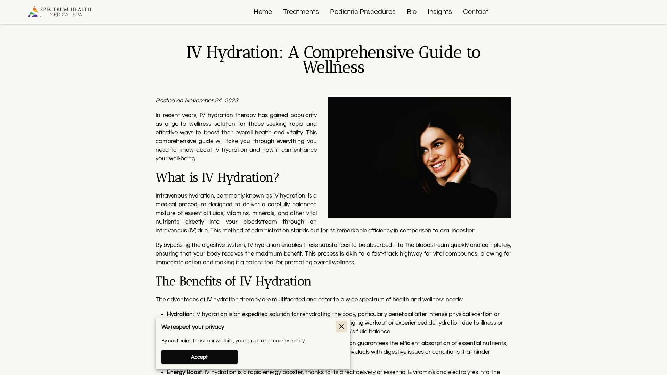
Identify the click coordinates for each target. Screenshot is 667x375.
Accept (199, 357)
